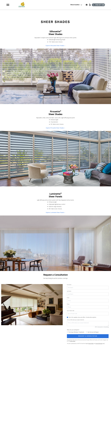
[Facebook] (86, 4)
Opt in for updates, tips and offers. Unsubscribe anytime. (82, 317)
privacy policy (72, 341)
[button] (8, 5)
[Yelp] (90, 4)
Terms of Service (98, 343)
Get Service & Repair (93, 332)
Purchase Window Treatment (76, 332)
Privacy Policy (90, 343)
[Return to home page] (36, 4)
